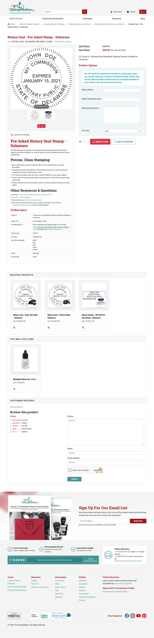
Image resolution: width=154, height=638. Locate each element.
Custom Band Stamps (17, 590)
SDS (57, 590)
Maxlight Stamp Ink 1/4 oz (24, 379)
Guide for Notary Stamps (32, 200)
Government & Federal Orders (115, 591)
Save (43, 126)
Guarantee (83, 584)
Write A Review (16, 407)
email (54, 229)
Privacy (82, 600)
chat (60, 229)
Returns (82, 590)
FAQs (57, 584)
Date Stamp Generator (17, 587)
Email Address (73, 458)
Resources (116, 18)
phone (50, 229)
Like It (24, 423)
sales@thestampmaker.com (21, 205)
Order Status (60, 587)
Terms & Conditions (87, 597)
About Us (59, 594)
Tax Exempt (84, 594)
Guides (34, 580)
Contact (132, 12)
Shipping (82, 580)
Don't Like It (26, 429)
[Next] (70, 78)
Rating (13, 416)
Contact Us (59, 580)
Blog (143, 18)
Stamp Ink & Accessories (52, 18)
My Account (118, 12)
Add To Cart (101, 141)
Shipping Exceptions (135, 561)
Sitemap (58, 597)
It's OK (24, 426)
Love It (24, 420)
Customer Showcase (40, 587)
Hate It (24, 432)
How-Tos (35, 584)
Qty (80, 142)
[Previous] (12, 78)
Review (70, 416)
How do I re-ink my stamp (20, 197)
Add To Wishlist (124, 141)
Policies (82, 587)
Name (69, 448)
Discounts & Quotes (123, 583)
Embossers (87, 18)
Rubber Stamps (15, 18)
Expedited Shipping (120, 561)
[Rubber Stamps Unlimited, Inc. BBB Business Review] (25, 616)
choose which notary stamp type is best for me (34, 195)
